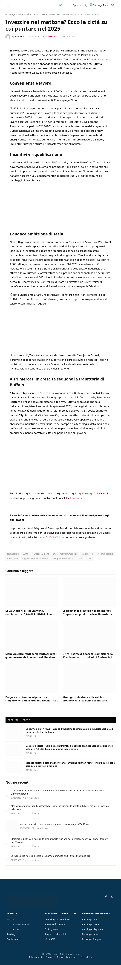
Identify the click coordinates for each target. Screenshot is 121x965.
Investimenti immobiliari (65, 553)
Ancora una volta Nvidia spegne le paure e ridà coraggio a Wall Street (55, 823)
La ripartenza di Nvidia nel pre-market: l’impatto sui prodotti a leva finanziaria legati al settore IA (87, 612)
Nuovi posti (12, 558)
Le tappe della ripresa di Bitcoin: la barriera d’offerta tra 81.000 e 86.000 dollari (50, 855)
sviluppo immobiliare (63, 558)
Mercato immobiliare (102, 553)
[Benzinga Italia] (60, 5)
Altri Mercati (42, 14)
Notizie (20, 14)
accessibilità (13, 553)
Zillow (89, 558)
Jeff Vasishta (20, 36)
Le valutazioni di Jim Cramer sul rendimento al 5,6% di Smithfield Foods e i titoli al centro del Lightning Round (31, 612)
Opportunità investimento (35, 558)
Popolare (13, 720)
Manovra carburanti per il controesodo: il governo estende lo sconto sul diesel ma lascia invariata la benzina (31, 655)
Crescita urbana (41, 553)
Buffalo (26, 553)
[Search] (112, 5)
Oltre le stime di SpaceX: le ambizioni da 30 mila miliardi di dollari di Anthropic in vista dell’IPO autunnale (88, 655)
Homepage (10, 14)
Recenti (27, 720)
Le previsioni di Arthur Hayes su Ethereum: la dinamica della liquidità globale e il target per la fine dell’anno (69, 730)
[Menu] (9, 5)
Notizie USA (30, 14)
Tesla (79, 558)
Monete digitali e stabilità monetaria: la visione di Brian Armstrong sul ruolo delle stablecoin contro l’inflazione (70, 764)
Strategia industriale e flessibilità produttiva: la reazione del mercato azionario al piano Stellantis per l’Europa (88, 698)
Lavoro (84, 553)
